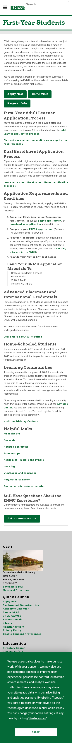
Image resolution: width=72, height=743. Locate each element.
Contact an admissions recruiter (24, 486)
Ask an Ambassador (22, 518)
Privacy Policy (12, 630)
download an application (25, 224)
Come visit (10, 440)
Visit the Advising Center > (21, 421)
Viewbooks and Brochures (20, 473)
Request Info (17, 103)
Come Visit (40, 94)
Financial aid (12, 433)
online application (49, 220)
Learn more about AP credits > (23, 336)
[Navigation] (5, 7)
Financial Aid (11, 612)
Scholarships (12, 453)
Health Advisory (13, 626)
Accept (36, 731)
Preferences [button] (37, 718)
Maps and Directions (16, 590)
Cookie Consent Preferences (22, 634)
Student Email (12, 619)
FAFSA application (40, 229)
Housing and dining (16, 446)
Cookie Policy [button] (55, 708)
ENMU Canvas (12, 615)
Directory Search (14, 648)
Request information (17, 479)
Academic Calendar (16, 608)
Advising (9, 466)
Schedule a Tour (13, 586)
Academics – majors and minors (24, 459)
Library (7, 623)
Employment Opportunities (21, 605)
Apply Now (15, 94)
